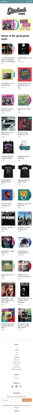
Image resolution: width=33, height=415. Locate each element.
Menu (5, 1)
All (16, 348)
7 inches (16, 350)
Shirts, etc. (16, 360)
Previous (5, 25)
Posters (16, 364)
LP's (16, 353)
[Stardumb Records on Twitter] (12, 387)
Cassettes (16, 357)
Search (16, 378)
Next (28, 25)
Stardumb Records (16, 369)
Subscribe (27, 400)
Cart (30, 1)
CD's (16, 355)
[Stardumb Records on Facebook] (16, 387)
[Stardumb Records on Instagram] (21, 387)
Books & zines (16, 362)
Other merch (16, 367)
